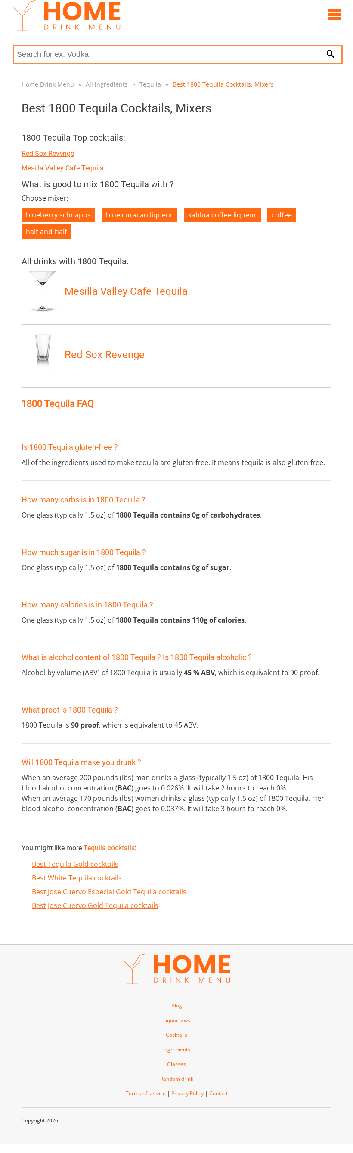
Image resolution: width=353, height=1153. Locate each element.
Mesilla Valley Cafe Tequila (63, 168)
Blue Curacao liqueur (139, 215)
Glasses (176, 1064)
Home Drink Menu (48, 84)
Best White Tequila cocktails (77, 878)
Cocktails (176, 1034)
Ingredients (176, 1049)
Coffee (282, 215)
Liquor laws (176, 1020)
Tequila (150, 84)
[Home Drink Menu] (67, 29)
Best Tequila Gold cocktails (75, 864)
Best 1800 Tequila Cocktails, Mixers (223, 84)
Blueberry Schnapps (58, 215)
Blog (176, 1005)
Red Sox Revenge (48, 153)
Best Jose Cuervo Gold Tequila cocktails (95, 905)
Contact (218, 1093)
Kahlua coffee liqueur (222, 215)
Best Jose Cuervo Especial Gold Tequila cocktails (109, 891)
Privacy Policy (187, 1093)
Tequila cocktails (109, 848)
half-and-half (46, 231)
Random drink (176, 1078)
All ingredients (107, 84)
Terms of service (146, 1093)
